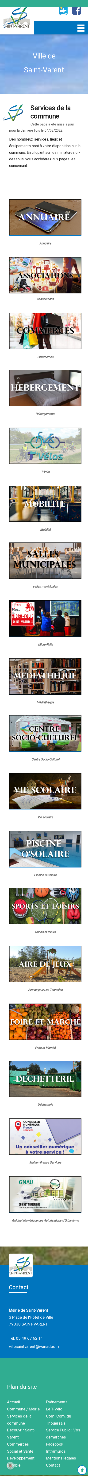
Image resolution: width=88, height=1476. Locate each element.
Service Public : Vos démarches (63, 1433)
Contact (53, 1465)
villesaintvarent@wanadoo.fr (34, 1346)
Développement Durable (20, 1462)
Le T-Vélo (54, 1409)
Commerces (18, 1444)
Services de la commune (19, 1420)
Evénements (57, 1402)
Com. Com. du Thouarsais (58, 1420)
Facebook (54, 1444)
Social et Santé (20, 1451)
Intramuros (56, 1451)
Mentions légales (61, 1458)
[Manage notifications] (10, 1465)
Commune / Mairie (23, 1409)
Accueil (13, 1402)
